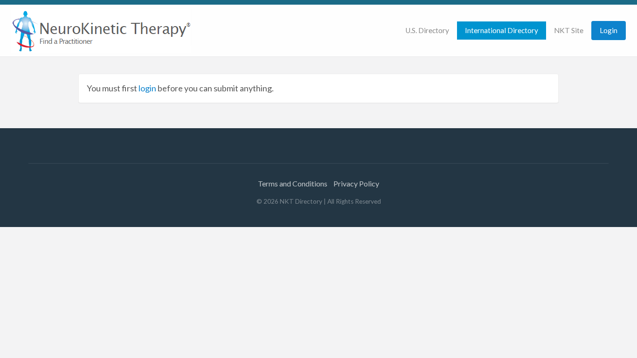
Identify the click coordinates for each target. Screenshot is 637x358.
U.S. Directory (427, 30)
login (147, 88)
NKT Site (568, 30)
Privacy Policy (356, 183)
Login (608, 30)
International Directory (501, 30)
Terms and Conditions (292, 183)
